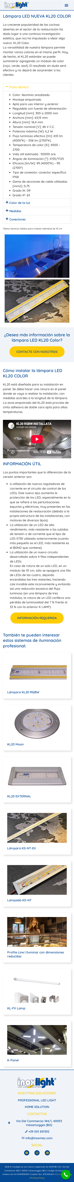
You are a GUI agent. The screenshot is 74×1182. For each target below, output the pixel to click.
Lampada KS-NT (19, 900)
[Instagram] (37, 1152)
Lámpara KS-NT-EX (21, 848)
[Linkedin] (47, 1152)
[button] (66, 5)
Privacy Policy (37, 1178)
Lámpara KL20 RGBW (23, 692)
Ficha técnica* (19, 87)
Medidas (15, 211)
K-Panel (13, 1060)
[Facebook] (26, 1152)
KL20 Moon (15, 744)
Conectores (17, 219)
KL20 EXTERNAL (19, 796)
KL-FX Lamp (16, 1008)
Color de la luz (19, 203)
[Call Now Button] (66, 1174)
